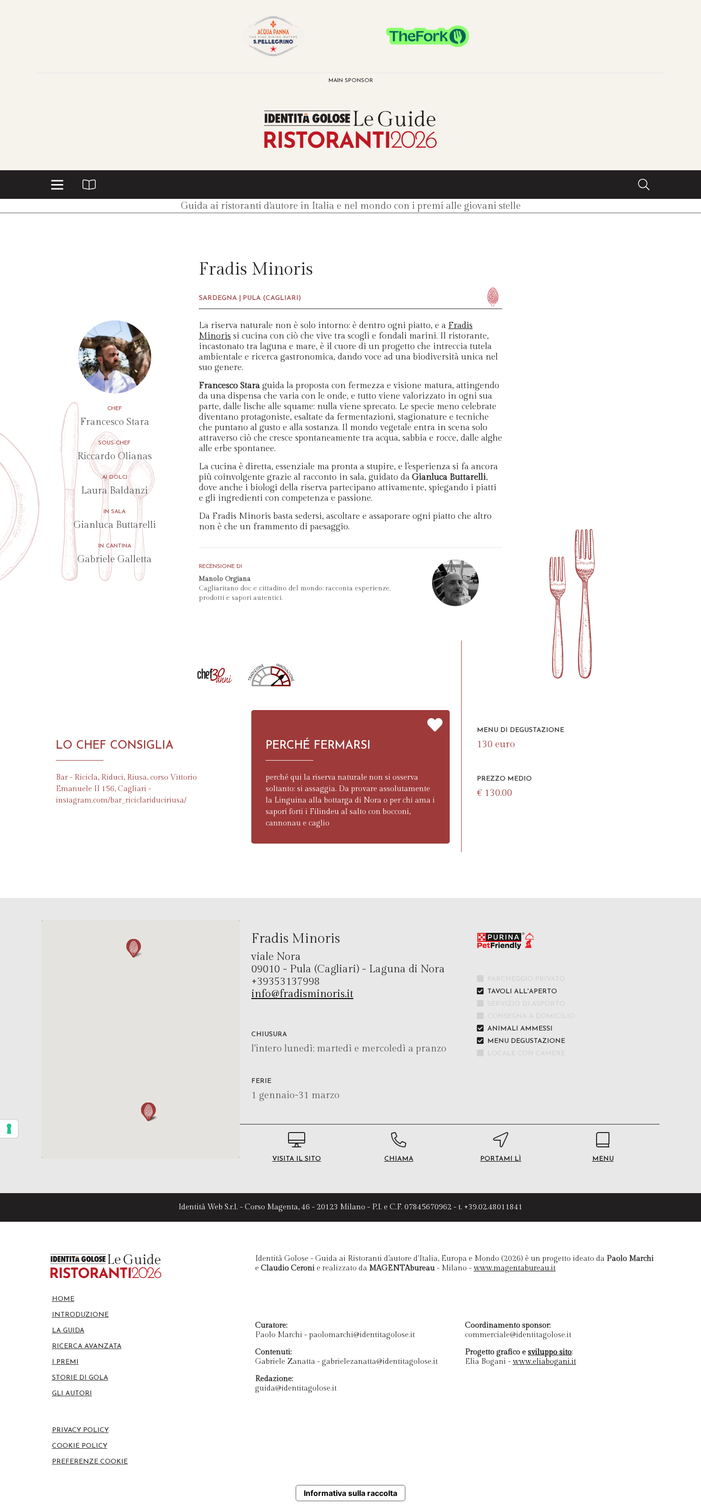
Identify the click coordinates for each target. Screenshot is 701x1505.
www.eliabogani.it (544, 1361)
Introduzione (80, 1315)
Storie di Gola (80, 1377)
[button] (57, 184)
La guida (68, 1330)
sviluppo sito (550, 1352)
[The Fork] (427, 36)
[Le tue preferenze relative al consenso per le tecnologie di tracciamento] (9, 1129)
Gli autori (72, 1393)
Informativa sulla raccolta (350, 1493)
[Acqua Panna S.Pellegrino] (273, 36)
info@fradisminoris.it (302, 994)
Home (63, 1299)
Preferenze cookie (90, 1461)
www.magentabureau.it (515, 1268)
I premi (65, 1362)
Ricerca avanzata (87, 1346)
